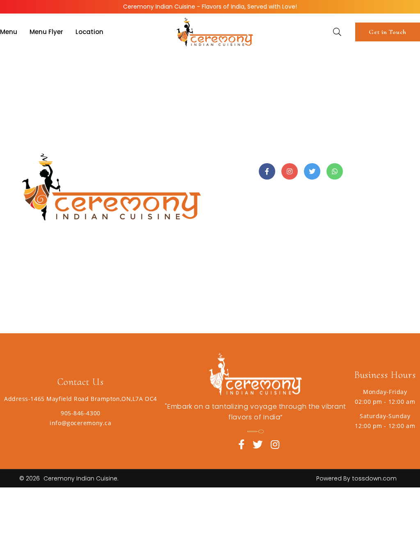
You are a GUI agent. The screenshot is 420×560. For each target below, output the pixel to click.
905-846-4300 (80, 413)
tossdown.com (374, 478)
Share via (237, 171)
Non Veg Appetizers (109, 66)
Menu (8, 31)
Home (28, 66)
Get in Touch (387, 32)
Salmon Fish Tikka (179, 66)
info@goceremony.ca (80, 423)
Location (89, 31)
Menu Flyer (46, 31)
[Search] (337, 33)
